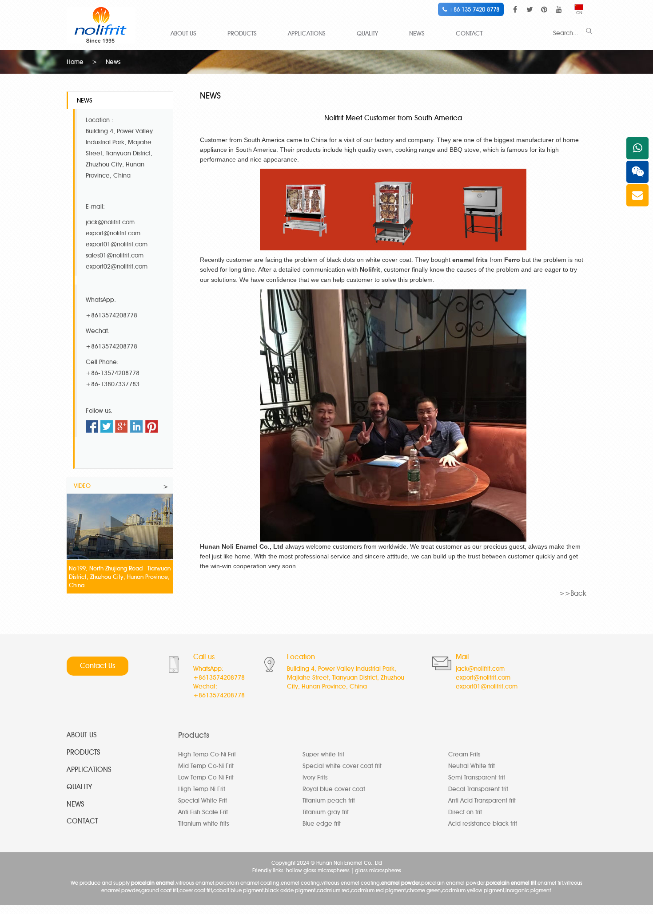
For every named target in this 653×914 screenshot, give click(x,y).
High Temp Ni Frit (201, 789)
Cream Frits (464, 754)
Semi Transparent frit (476, 777)
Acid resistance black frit (482, 823)
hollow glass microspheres (318, 870)
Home (75, 62)
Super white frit (323, 754)
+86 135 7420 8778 (473, 9)
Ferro (512, 259)
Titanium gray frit (326, 812)
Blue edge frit (322, 823)
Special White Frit (202, 800)
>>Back (572, 593)
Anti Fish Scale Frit (203, 812)
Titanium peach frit (329, 800)
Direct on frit (465, 812)
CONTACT (469, 33)
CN (579, 12)
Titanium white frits (203, 823)
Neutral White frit (471, 766)
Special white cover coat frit (342, 766)
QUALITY (367, 33)
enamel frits (470, 259)
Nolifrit (370, 269)
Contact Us (97, 665)
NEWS (417, 33)
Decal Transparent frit (478, 789)
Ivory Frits (315, 777)
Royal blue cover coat (334, 789)
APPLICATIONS (307, 33)
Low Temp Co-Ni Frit (206, 777)
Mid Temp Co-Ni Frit (206, 766)
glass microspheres (378, 870)
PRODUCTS (242, 33)
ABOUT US (183, 33)
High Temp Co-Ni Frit (207, 754)
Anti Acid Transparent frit (482, 800)
